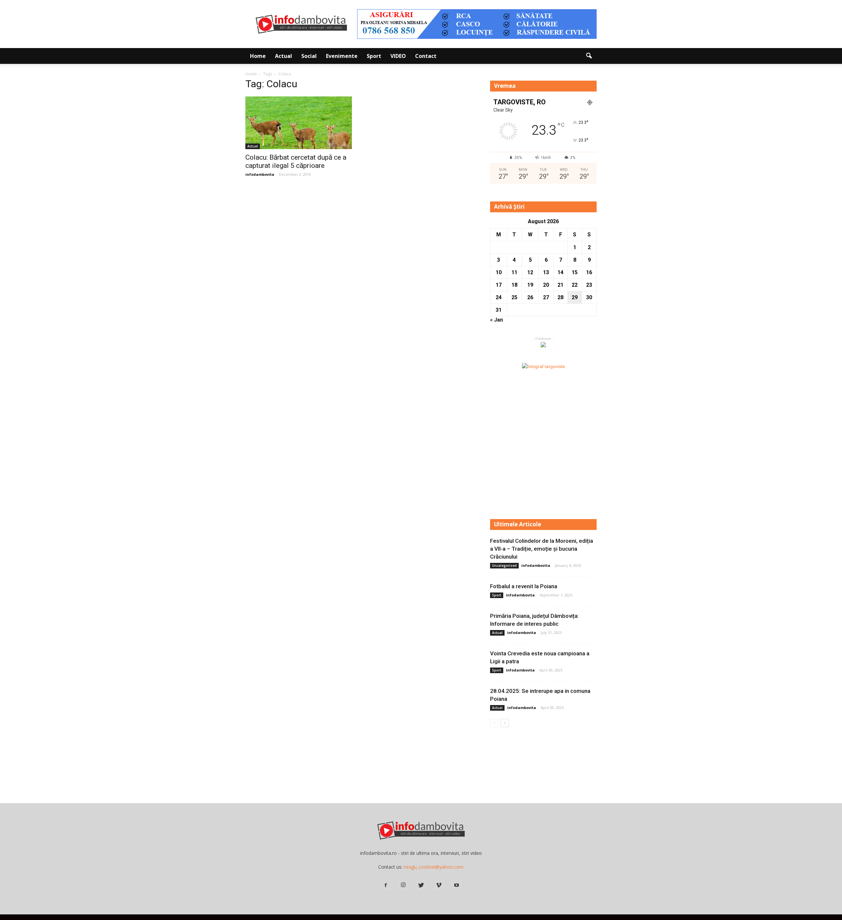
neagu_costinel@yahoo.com (433, 867)
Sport (374, 56)
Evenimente (342, 56)
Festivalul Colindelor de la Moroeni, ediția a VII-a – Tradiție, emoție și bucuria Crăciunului (541, 549)
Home (258, 56)
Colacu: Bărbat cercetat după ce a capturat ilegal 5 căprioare (295, 161)
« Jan (496, 320)
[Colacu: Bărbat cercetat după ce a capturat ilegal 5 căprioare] (298, 122)
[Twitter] (421, 885)
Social (309, 56)
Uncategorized (504, 565)
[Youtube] (456, 885)
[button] (589, 56)
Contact (425, 56)
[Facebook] (385, 885)
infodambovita (259, 174)
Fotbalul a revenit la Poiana (523, 586)
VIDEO (398, 56)
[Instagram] (403, 885)
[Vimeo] (438, 885)
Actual (283, 56)
